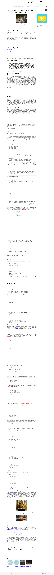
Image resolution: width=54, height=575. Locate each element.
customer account (15, 472)
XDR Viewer (26, 207)
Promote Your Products (36, 6)
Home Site (15, 6)
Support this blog (28, 6)
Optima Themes (13, 573)
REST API (17, 328)
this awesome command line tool (12, 529)
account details (25, 164)
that (11, 209)
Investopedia (10, 49)
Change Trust (11, 295)
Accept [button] (41, 1)
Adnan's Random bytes (27, 2)
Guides (23, 6)
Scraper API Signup (39, 26)
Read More (43, 1)
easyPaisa (32, 111)
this (9, 71)
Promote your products (39, 25)
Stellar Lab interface (14, 528)
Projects (19, 6)
